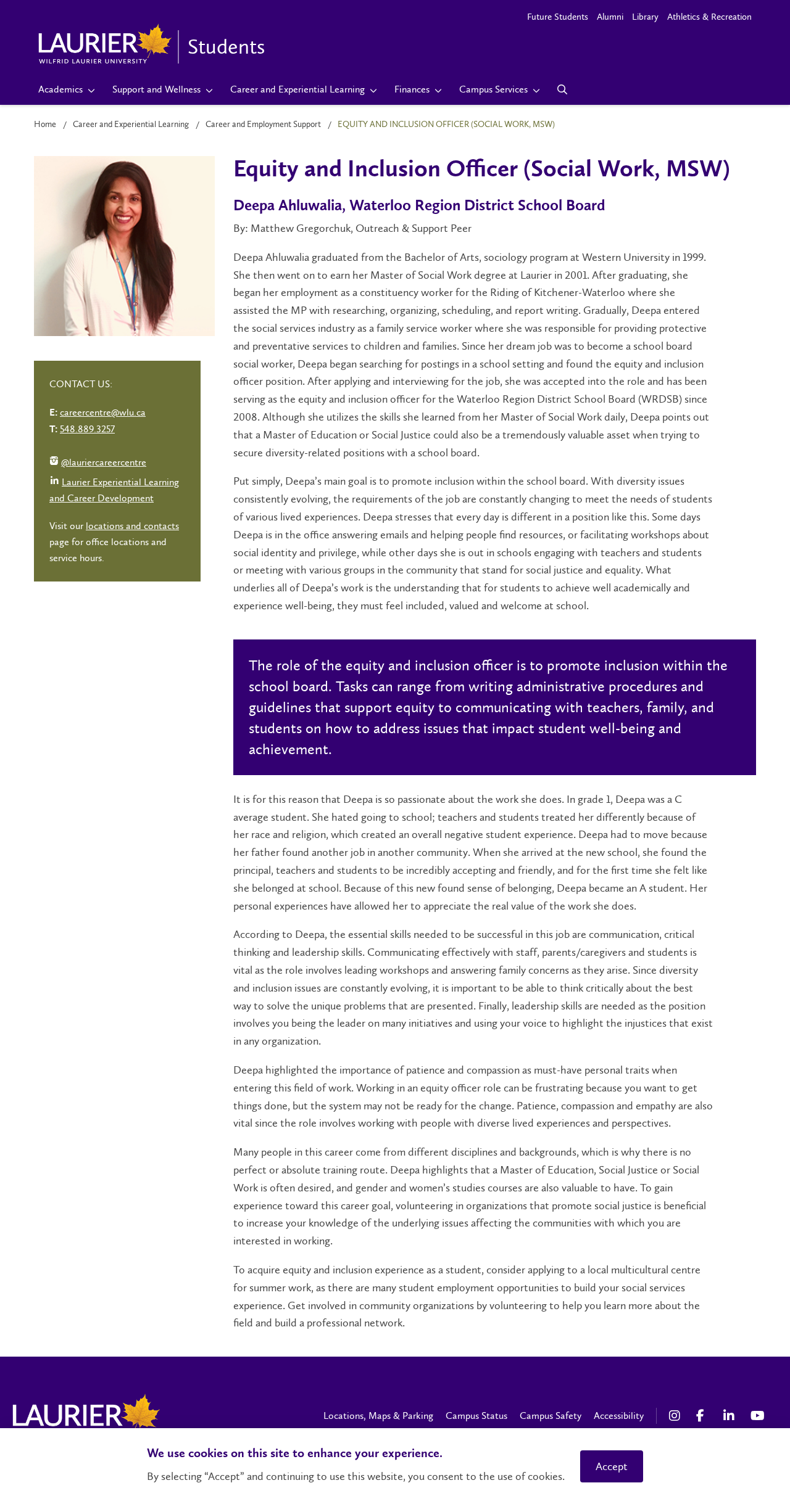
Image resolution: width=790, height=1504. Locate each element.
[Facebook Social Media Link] (703, 1416)
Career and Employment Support (263, 124)
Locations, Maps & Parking (378, 1415)
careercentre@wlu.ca (103, 412)
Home (45, 124)
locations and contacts (132, 526)
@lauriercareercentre (97, 463)
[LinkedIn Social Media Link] (730, 1416)
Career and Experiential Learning (131, 124)
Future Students (557, 16)
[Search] (562, 89)
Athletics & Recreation (709, 16)
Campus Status (476, 1415)
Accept (612, 1466)
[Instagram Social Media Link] (676, 1416)
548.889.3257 (87, 429)
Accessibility (619, 1415)
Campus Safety (550, 1415)
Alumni (610, 16)
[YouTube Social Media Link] (757, 1416)
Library (645, 16)
